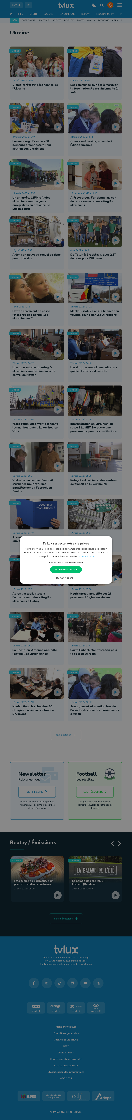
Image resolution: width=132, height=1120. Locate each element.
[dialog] (66, 560)
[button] (66, 562)
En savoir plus (86, 556)
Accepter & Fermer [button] (66, 569)
